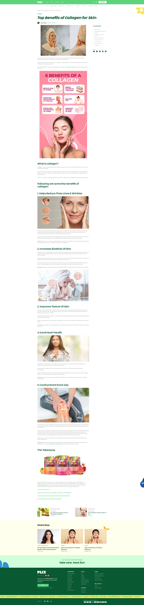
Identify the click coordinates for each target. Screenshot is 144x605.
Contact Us (83, 590)
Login (96, 585)
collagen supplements (56, 443)
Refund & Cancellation (99, 573)
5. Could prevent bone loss (98, 43)
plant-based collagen (42, 485)
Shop (47, 2)
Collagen (46, 10)
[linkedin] (102, 51)
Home (38, 10)
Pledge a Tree (84, 584)
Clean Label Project (85, 582)
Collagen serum (45, 545)
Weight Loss (70, 5)
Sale (51, 2)
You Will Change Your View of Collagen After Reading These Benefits (54, 495)
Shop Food (70, 575)
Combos (69, 588)
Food (84, 5)
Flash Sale (70, 584)
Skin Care (53, 5)
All (47, 5)
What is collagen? (97, 29)
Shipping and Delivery (99, 575)
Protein (78, 5)
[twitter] (105, 51)
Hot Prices (70, 586)
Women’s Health (92, 5)
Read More (52, 515)
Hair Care (61, 5)
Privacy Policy (97, 577)
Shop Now (102, 2)
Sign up (43, 585)
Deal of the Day (71, 590)
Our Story (57, 2)
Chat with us (83, 592)
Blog (62, 2)
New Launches (70, 582)
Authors (82, 575)
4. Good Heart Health (97, 41)
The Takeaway (96, 45)
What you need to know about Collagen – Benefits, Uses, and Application (54, 492)
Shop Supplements (71, 573)
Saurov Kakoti (44, 22)
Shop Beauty (70, 577)
